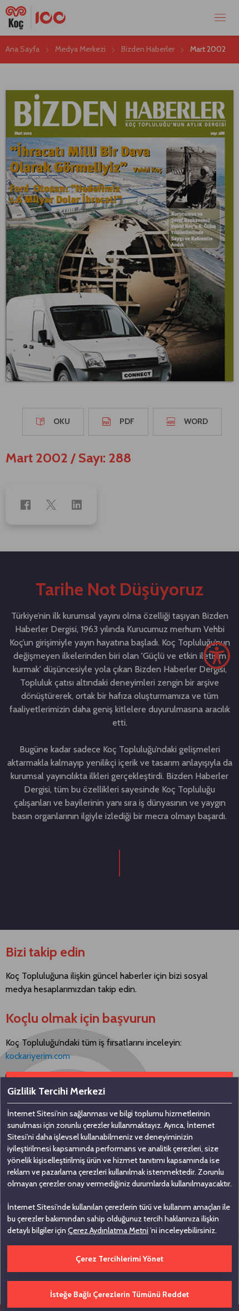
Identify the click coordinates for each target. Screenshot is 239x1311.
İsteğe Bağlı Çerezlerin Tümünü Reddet (119, 1294)
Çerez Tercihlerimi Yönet (119, 1259)
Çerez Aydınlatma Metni (108, 1230)
